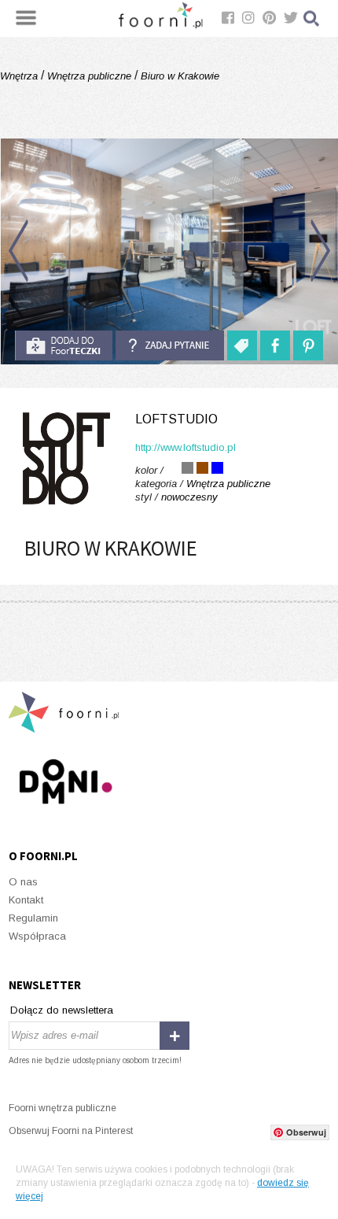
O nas (23, 882)
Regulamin (33, 918)
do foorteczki (63, 345)
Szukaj (312, 18)
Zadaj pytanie (170, 345)
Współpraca (37, 936)
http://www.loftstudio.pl (185, 447)
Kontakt (26, 900)
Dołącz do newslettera (61, 1010)
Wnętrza (20, 76)
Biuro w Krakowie (178, 76)
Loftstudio (176, 419)
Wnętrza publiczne (89, 76)
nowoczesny (189, 497)
